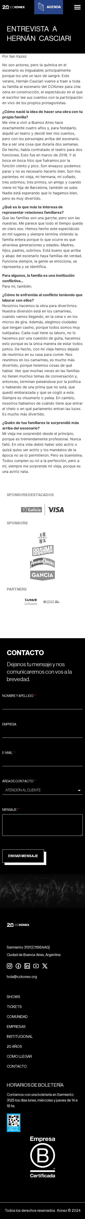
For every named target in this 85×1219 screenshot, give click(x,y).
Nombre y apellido (18, 696)
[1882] (42, 542)
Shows (13, 997)
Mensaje (9, 809)
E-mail (7, 753)
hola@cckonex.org (22, 977)
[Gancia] (42, 580)
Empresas (16, 1027)
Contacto (17, 1066)
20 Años (14, 1046)
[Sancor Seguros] (51, 604)
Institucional (20, 1036)
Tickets (14, 1007)
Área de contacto (18, 781)
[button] (77, 7)
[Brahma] (42, 555)
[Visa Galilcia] (42, 514)
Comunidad (17, 1017)
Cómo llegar (19, 1056)
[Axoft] (30, 604)
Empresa (9, 724)
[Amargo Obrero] (42, 567)
